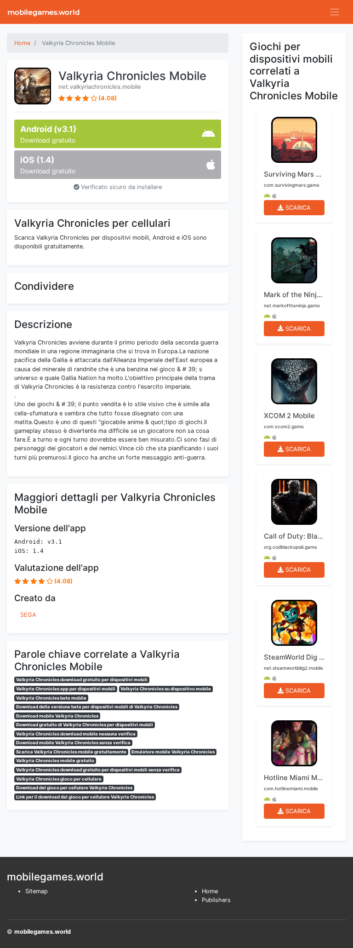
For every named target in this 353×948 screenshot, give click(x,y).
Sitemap (36, 891)
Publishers (216, 899)
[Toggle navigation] (335, 12)
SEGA (28, 614)
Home (210, 891)
